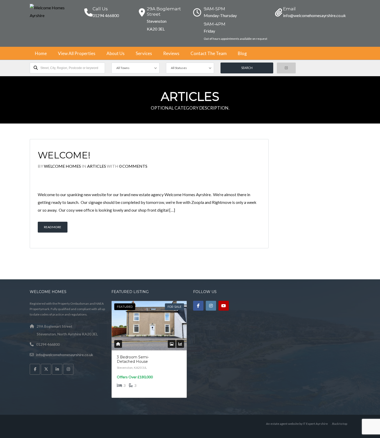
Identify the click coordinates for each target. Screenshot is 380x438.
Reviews (171, 53)
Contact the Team (209, 53)
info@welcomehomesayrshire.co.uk (64, 354)
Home (41, 53)
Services (144, 53)
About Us (116, 53)
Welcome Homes (62, 166)
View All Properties (76, 53)
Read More (52, 227)
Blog (242, 53)
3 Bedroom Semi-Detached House (133, 359)
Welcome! (64, 155)
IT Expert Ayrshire (315, 424)
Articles (96, 166)
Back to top (339, 424)
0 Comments (133, 166)
